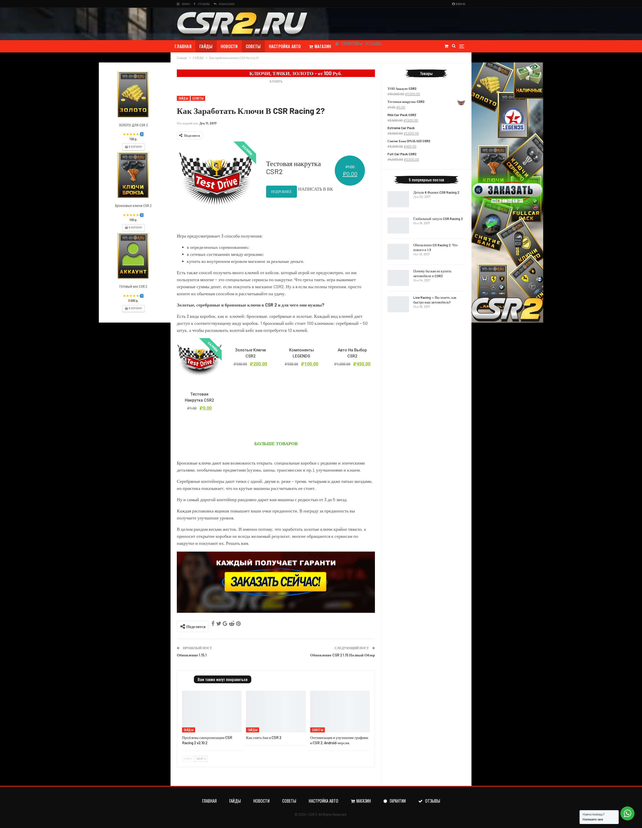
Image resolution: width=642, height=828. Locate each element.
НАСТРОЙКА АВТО (285, 46)
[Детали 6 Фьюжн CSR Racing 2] (398, 199)
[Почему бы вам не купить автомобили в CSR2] (398, 278)
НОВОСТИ (229, 46)
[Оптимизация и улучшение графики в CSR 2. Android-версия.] (340, 711)
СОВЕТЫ (253, 46)
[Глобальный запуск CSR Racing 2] (398, 225)
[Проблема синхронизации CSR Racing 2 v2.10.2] (212, 711)
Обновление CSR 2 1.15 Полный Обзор (342, 655)
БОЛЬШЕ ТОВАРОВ (276, 443)
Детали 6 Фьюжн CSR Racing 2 (436, 192)
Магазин (322, 46)
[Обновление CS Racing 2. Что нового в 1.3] (398, 252)
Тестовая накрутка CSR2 (293, 167)
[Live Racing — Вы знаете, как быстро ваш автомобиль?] (398, 304)
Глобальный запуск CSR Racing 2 (438, 218)
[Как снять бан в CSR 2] (275, 711)
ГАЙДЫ (206, 46)
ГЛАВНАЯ (183, 46)
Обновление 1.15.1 (192, 655)
